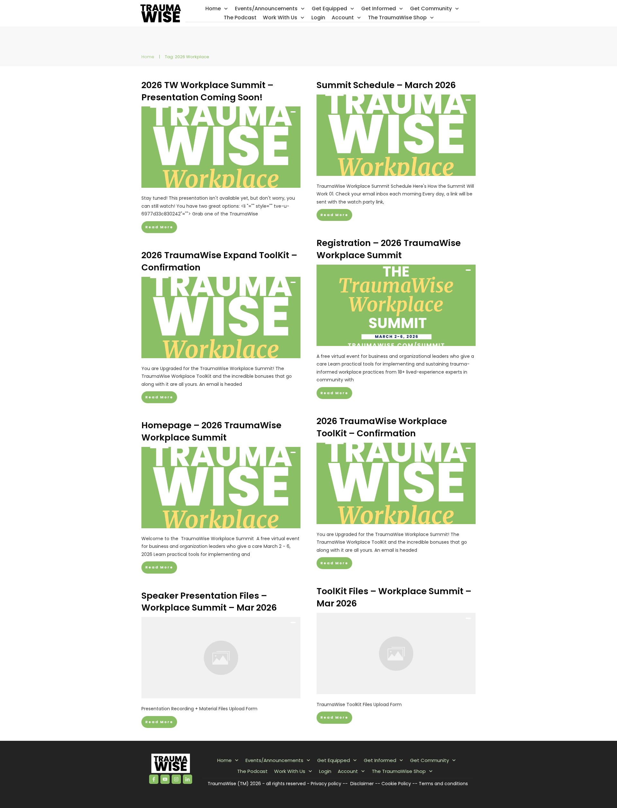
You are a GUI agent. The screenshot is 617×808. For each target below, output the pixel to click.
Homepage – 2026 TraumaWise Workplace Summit (211, 431)
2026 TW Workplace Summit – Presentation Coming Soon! (207, 91)
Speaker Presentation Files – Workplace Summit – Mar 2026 (209, 602)
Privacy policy (326, 783)
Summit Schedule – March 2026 (386, 85)
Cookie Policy (396, 783)
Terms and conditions (443, 783)
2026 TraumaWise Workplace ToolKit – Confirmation (382, 427)
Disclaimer (362, 783)
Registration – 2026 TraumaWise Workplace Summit (389, 249)
